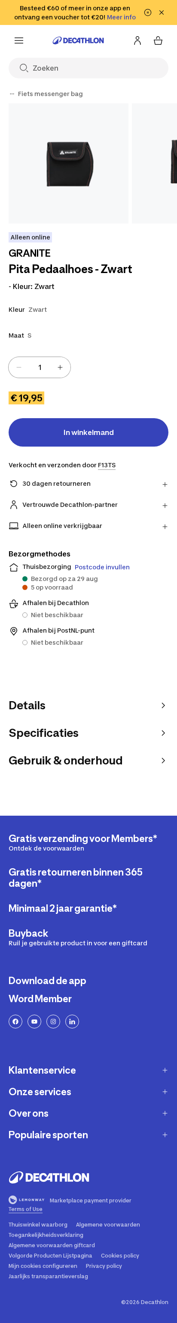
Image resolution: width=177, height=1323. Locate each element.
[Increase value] (60, 367)
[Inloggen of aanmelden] (137, 40)
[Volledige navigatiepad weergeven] (12, 93)
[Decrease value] (19, 367)
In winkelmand (89, 432)
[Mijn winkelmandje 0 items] (158, 40)
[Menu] (19, 40)
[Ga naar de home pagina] (78, 40)
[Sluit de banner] (161, 12)
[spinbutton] (39, 367)
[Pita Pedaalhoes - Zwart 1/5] (68, 163)
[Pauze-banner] (148, 12)
